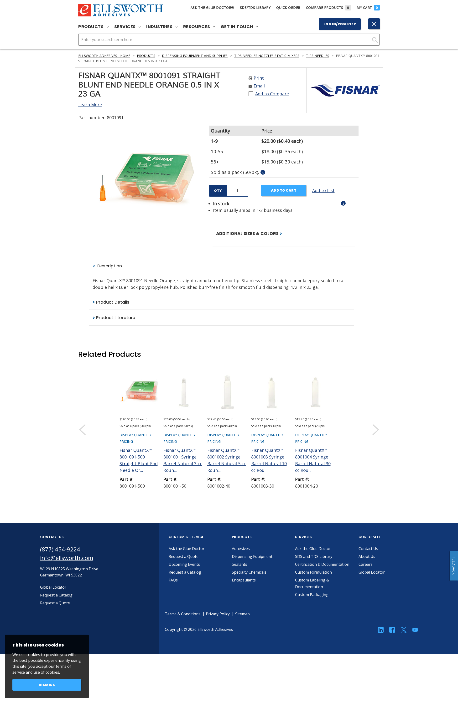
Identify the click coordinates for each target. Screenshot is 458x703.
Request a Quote (183, 556)
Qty (218, 190)
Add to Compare (272, 94)
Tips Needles (317, 55)
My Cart (367, 7)
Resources (197, 27)
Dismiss (47, 685)
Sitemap (242, 613)
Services (125, 27)
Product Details (112, 302)
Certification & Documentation (322, 564)
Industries (160, 27)
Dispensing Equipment (252, 556)
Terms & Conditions (182, 613)
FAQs (173, 580)
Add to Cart (284, 190)
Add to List (323, 190)
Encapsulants (244, 580)
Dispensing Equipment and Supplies (195, 55)
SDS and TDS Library (313, 556)
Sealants (239, 564)
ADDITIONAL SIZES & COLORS (248, 233)
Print (258, 78)
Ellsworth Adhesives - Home (104, 55)
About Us (367, 556)
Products (91, 27)
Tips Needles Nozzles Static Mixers (266, 55)
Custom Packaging (311, 594)
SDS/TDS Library (255, 7)
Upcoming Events (184, 564)
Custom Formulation (313, 572)
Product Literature (115, 318)
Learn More (90, 104)
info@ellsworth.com (66, 558)
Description (109, 266)
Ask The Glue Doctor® (212, 7)
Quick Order (288, 7)
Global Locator (372, 572)
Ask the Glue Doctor (186, 548)
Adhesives (241, 548)
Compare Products (327, 7)
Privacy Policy (218, 613)
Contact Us (368, 548)
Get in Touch (237, 27)
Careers (366, 564)
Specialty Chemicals (249, 572)
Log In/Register (339, 24)
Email (258, 86)
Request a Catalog (185, 572)
